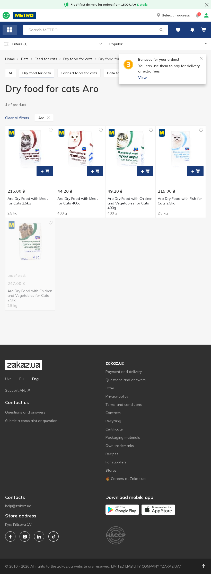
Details (142, 4)
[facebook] (10, 536)
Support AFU (16, 390)
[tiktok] (53, 536)
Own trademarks (120, 445)
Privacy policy (117, 396)
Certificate (114, 429)
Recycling (113, 421)
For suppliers (116, 462)
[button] (173, 15)
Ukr (8, 378)
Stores (111, 470)
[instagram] (25, 536)
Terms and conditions (124, 404)
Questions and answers (25, 412)
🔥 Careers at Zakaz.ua (126, 478)
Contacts (113, 412)
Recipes (112, 454)
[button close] (207, 5)
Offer (110, 388)
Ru (21, 378)
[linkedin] (39, 536)
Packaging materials (123, 437)
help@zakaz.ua (18, 506)
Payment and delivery (124, 371)
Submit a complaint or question (31, 420)
